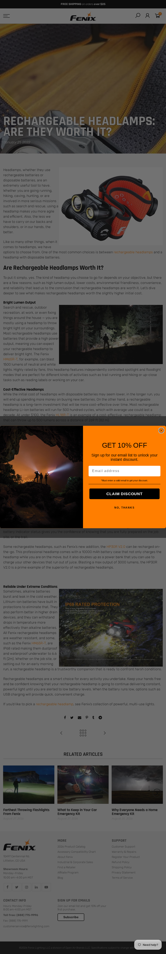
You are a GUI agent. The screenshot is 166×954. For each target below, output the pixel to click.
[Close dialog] (161, 430)
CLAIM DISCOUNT (124, 494)
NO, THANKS (124, 507)
